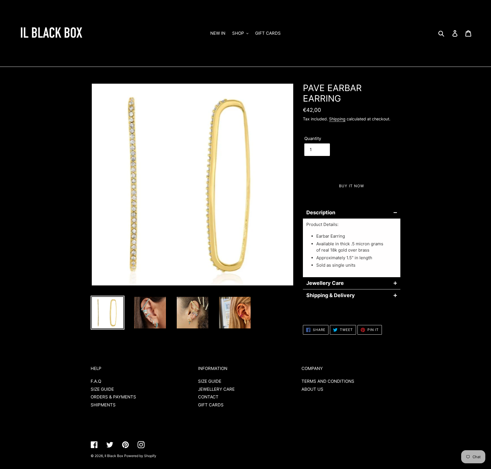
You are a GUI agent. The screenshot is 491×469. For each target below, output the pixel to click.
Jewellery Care (325, 283)
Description (320, 212)
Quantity (312, 138)
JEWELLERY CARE (216, 389)
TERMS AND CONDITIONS (327, 381)
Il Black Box (114, 456)
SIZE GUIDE (102, 389)
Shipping (337, 118)
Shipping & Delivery (330, 295)
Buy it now (351, 186)
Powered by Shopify (140, 456)
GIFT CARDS (211, 405)
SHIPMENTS (103, 405)
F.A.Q (96, 381)
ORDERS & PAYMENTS (113, 397)
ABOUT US (312, 389)
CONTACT (208, 397)
